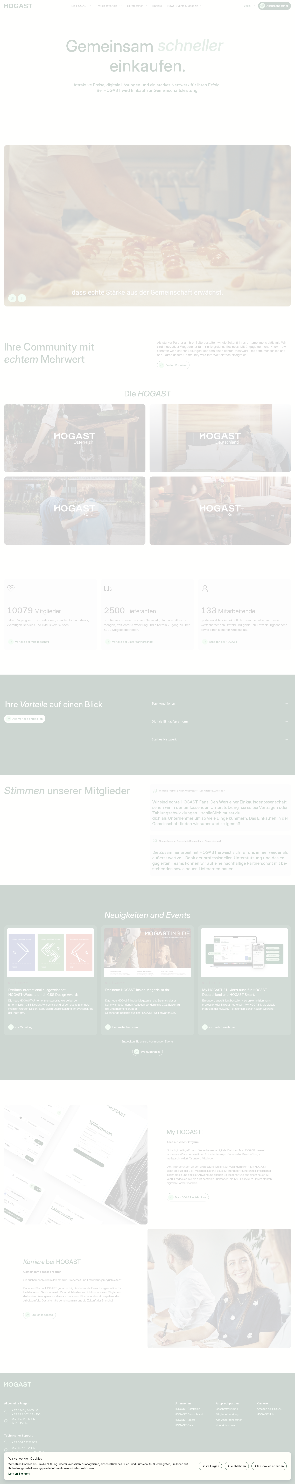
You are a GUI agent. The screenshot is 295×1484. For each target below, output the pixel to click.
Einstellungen (210, 1466)
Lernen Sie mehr (19, 1473)
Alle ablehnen (237, 1466)
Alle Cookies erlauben (269, 1466)
